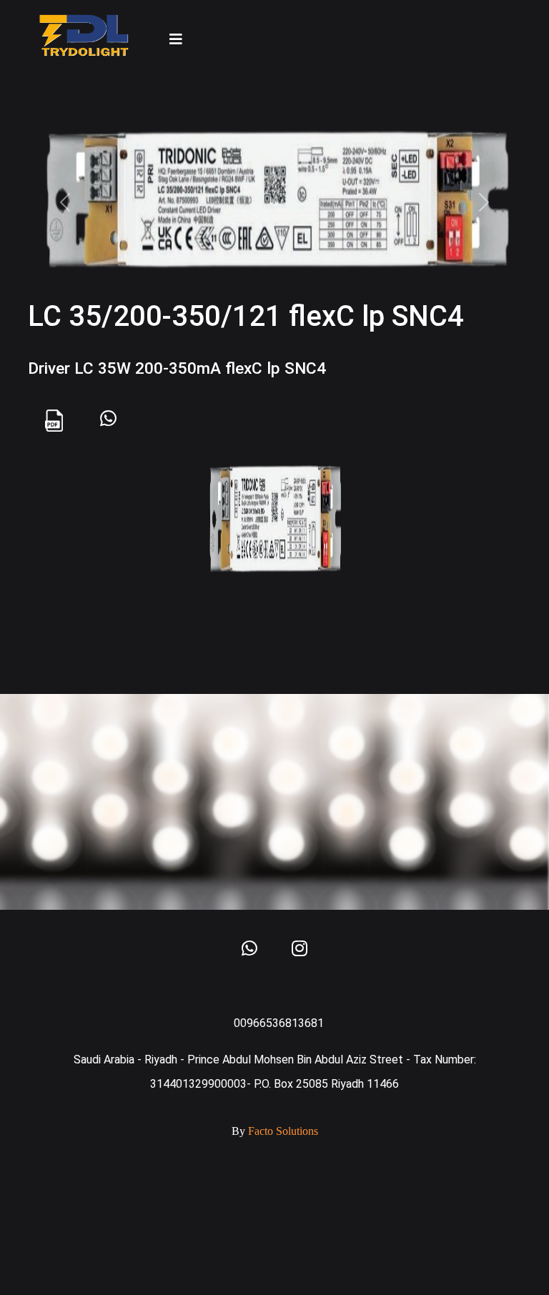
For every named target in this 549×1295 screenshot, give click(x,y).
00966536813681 (279, 1023)
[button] (65, 202)
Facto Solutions (283, 1131)
